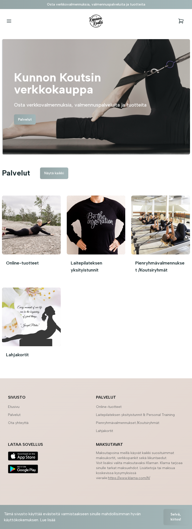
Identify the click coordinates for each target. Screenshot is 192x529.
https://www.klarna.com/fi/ (129, 478)
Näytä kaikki (54, 173)
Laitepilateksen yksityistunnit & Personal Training (135, 415)
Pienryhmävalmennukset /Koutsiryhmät (127, 423)
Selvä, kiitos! (175, 516)
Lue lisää (47, 519)
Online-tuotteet (109, 407)
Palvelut (25, 119)
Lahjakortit (104, 431)
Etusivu (14, 407)
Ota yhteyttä (18, 423)
